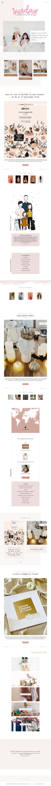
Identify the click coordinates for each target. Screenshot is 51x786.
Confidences (17, 571)
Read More (25, 384)
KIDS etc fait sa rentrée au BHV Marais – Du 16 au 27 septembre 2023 (25, 95)
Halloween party (25, 315)
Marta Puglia (32, 783)
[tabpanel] (14, 540)
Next (46, 179)
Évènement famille (23, 92)
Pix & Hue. (43, 783)
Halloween (30, 313)
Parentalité (23, 571)
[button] (11, 75)
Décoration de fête (22, 313)
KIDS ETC (30, 92)
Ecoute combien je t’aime (25, 574)
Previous (1, 296)
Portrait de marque (31, 571)
